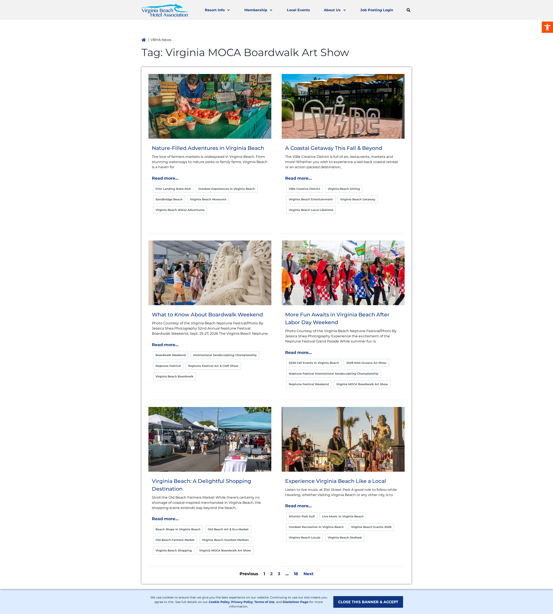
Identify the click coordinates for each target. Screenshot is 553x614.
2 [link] (271, 573)
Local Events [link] (298, 10)
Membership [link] (255, 10)
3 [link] (279, 573)
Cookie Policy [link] (219, 602)
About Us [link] (332, 10)
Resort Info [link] (215, 10)
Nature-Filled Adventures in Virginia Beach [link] (208, 148)
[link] (547, 27)
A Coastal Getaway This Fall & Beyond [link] (333, 148)
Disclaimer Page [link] (295, 602)
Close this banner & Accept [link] (368, 602)
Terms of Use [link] (264, 602)
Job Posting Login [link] (376, 10)
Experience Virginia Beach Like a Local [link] (335, 481)
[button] (408, 10)
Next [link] (308, 573)
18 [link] (296, 573)
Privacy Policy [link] (242, 602)
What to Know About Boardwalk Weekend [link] (207, 314)
